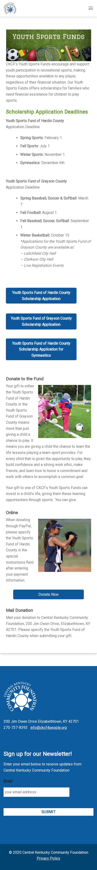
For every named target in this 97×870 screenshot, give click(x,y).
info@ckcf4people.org (48, 727)
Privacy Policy (48, 858)
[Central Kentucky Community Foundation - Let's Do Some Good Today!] (13, 8)
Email (8, 781)
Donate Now (48, 594)
